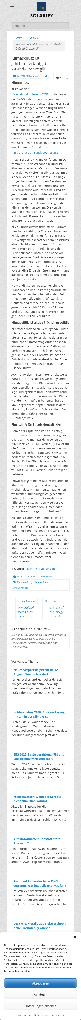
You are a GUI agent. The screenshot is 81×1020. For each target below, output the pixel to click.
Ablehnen (40, 994)
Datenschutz (24, 1015)
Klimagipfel (23, 582)
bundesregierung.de (41, 569)
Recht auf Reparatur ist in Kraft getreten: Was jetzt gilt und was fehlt (40, 883)
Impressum (57, 1015)
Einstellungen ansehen (40, 1006)
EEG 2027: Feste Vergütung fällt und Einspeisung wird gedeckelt (39, 756)
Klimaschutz (41, 582)
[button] (75, 937)
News (33, 38)
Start (20, 38)
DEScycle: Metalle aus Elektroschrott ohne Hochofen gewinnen (40, 926)
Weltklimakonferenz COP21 (32, 94)
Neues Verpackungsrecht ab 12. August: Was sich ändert (36, 672)
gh (50, 76)
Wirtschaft (46, 576)
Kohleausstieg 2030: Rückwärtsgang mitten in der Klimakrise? (39, 714)
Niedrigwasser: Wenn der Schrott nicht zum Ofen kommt (37, 799)
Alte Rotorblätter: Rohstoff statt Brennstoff (37, 841)
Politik (31, 576)
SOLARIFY (41, 16)
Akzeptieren (40, 983)
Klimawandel (21, 587)
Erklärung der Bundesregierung (36, 152)
